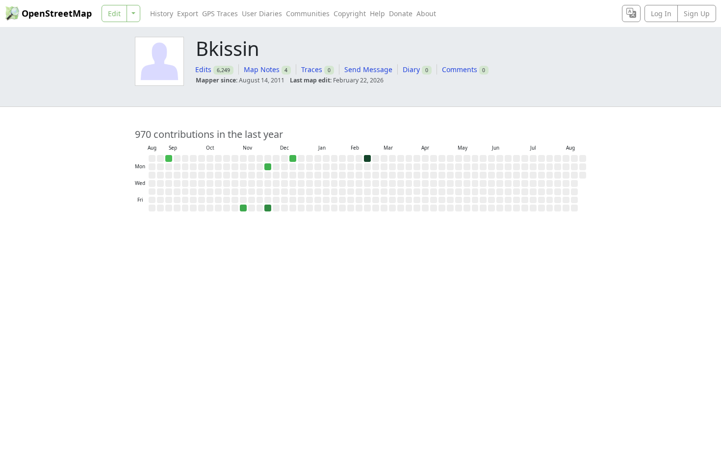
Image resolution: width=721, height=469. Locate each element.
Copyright (350, 13)
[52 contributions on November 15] (243, 208)
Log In (661, 13)
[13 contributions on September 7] (168, 158)
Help (377, 13)
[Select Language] (631, 13)
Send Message (368, 69)
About (426, 13)
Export (187, 13)
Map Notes (262, 69)
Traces (311, 69)
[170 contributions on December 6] (267, 208)
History (161, 13)
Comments (459, 69)
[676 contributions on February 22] (367, 158)
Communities (308, 13)
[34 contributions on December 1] (267, 166)
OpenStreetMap (57, 13)
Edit (114, 13)
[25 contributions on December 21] (292, 158)
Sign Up (697, 13)
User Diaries (262, 13)
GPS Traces (220, 13)
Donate (400, 13)
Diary (411, 69)
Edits (203, 69)
